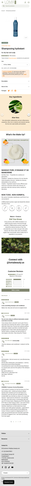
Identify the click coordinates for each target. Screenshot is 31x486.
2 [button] (13, 421)
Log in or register (7, 71)
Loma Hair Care (6, 45)
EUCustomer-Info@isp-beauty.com (11, 448)
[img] (5, 299)
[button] (5, 55)
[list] (15, 26)
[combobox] (15, 5)
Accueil (3, 10)
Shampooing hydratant (10, 10)
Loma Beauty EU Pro (9, 477)
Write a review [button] (15, 290)
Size (3, 61)
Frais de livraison (13, 58)
